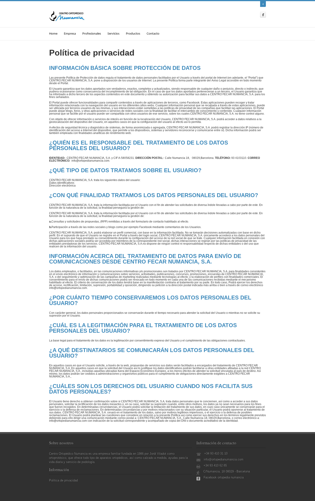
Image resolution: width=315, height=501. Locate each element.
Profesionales (91, 34)
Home (53, 34)
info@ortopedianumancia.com (224, 459)
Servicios (113, 34)
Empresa (70, 34)
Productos (133, 34)
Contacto (153, 34)
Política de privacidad (63, 480)
